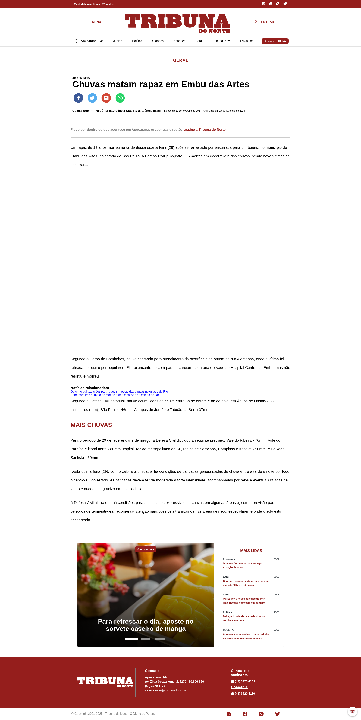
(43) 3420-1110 (245, 693)
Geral (199, 40)
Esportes (179, 40)
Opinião (117, 40)
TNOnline (246, 40)
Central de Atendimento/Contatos (94, 4)
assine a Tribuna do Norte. (205, 129)
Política (137, 40)
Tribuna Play (221, 40)
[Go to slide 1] (131, 639)
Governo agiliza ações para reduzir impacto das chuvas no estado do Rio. (120, 391)
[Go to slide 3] (160, 639)
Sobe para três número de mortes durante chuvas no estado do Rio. (115, 395)
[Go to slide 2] (145, 639)
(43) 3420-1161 (245, 681)
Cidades (158, 40)
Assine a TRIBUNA (275, 41)
